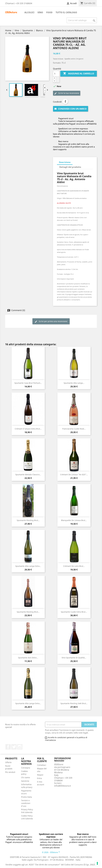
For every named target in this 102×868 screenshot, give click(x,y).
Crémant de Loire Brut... (74, 566)
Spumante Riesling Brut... (28, 520)
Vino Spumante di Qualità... (74, 657)
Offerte (8, 762)
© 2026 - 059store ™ (51, 852)
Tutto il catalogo (66, 12)
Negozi (40, 775)
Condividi (65, 101)
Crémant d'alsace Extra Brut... (28, 428)
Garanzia (25, 781)
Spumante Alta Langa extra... (28, 566)
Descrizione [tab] (65, 162)
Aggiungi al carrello (78, 73)
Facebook (8, 746)
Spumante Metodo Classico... (28, 474)
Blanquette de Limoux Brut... (74, 520)
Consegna (25, 767)
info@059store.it (62, 785)
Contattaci (41, 765)
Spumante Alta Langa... (74, 383)
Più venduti (10, 772)
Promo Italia (26, 797)
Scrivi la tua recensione (68, 93)
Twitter (14, 746)
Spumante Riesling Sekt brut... (74, 703)
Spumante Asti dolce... (28, 657)
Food (49, 12)
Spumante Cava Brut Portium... (28, 383)
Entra (39, 778)
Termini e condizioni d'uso (25, 803)
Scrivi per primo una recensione (52, 321)
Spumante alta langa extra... (28, 703)
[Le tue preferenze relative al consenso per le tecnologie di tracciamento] (97, 863)
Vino (40, 12)
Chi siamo (25, 777)
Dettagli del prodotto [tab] (70, 167)
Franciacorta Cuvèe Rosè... (74, 428)
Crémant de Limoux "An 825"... (74, 474)
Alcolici (29, 12)
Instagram (19, 746)
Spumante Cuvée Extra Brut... (74, 612)
